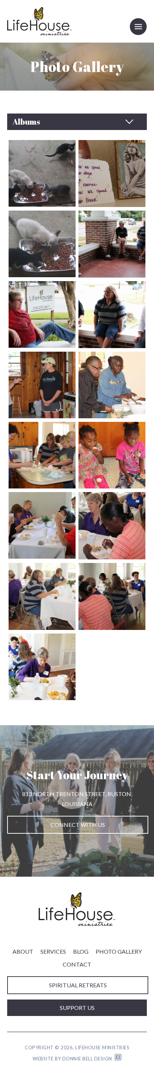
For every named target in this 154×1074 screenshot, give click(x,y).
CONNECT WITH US (77, 824)
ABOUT (23, 951)
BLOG (80, 951)
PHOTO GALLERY (119, 951)
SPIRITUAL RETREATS (78, 985)
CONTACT (77, 964)
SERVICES (53, 951)
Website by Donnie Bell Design (74, 1058)
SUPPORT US (77, 1007)
